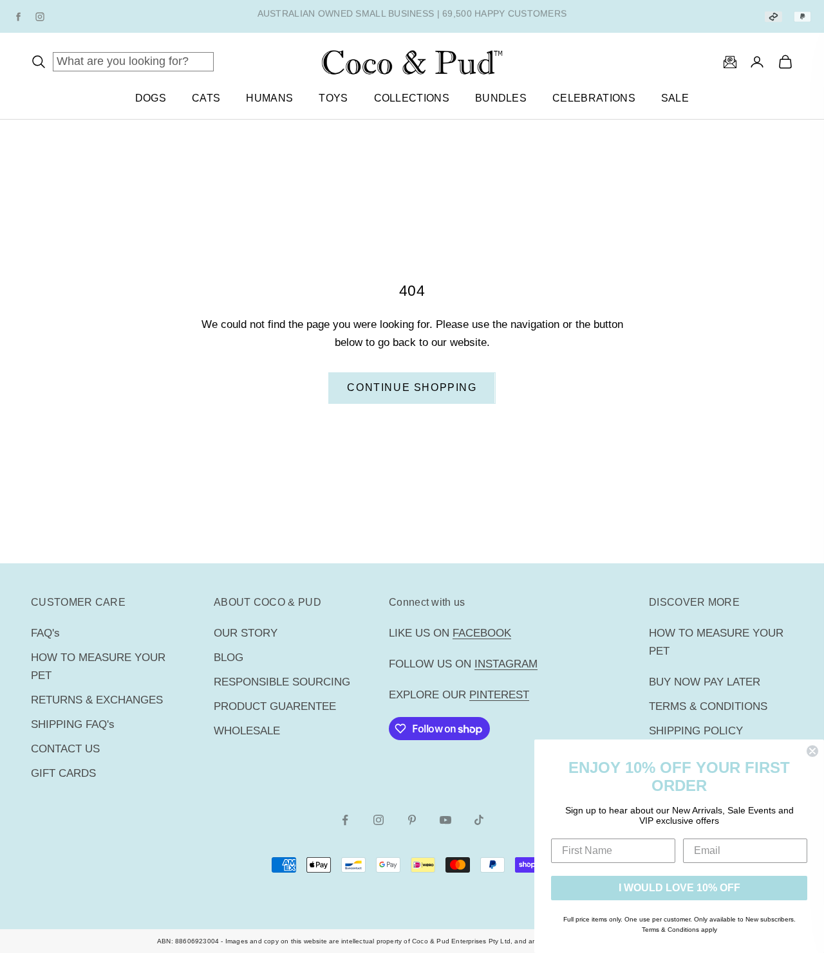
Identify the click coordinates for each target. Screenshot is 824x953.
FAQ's (45, 633)
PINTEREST (499, 695)
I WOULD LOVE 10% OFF (679, 887)
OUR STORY (245, 633)
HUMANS (269, 98)
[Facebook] (18, 17)
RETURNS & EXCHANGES (97, 700)
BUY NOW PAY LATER (704, 682)
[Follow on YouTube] (445, 819)
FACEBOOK (482, 633)
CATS (206, 98)
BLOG (228, 657)
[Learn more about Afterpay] (773, 16)
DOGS (150, 98)
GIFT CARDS (63, 773)
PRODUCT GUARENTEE (275, 706)
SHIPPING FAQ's (73, 724)
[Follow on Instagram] (378, 819)
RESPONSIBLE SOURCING (282, 682)
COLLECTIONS (411, 98)
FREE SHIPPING (347, 16)
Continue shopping (411, 387)
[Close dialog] (812, 751)
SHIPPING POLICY (696, 731)
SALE (675, 98)
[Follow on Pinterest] (412, 819)
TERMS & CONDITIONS (708, 706)
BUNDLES (501, 98)
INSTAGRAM (506, 664)
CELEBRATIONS (593, 98)
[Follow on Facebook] (345, 819)
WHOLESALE (247, 731)
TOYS (333, 98)
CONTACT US (65, 749)
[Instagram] (40, 17)
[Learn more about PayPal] (802, 16)
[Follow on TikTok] (479, 819)
